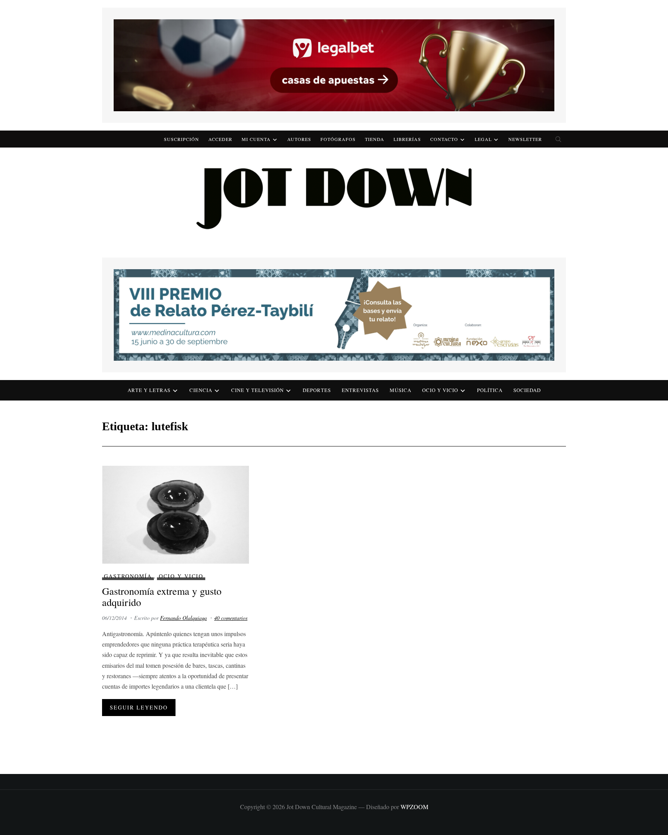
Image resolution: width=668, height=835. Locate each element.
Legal (483, 139)
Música (400, 390)
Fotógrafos (338, 139)
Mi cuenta (256, 139)
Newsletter (525, 139)
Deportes (317, 390)
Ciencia (200, 390)
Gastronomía (128, 576)
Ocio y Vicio (440, 390)
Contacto (444, 139)
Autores (299, 139)
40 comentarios (230, 617)
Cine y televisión (257, 390)
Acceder (220, 139)
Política (490, 390)
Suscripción (181, 139)
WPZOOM (414, 807)
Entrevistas (360, 390)
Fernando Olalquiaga (183, 617)
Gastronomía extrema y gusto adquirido (162, 596)
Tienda (374, 139)
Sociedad (527, 390)
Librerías (407, 139)
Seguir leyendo (139, 707)
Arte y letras (149, 390)
